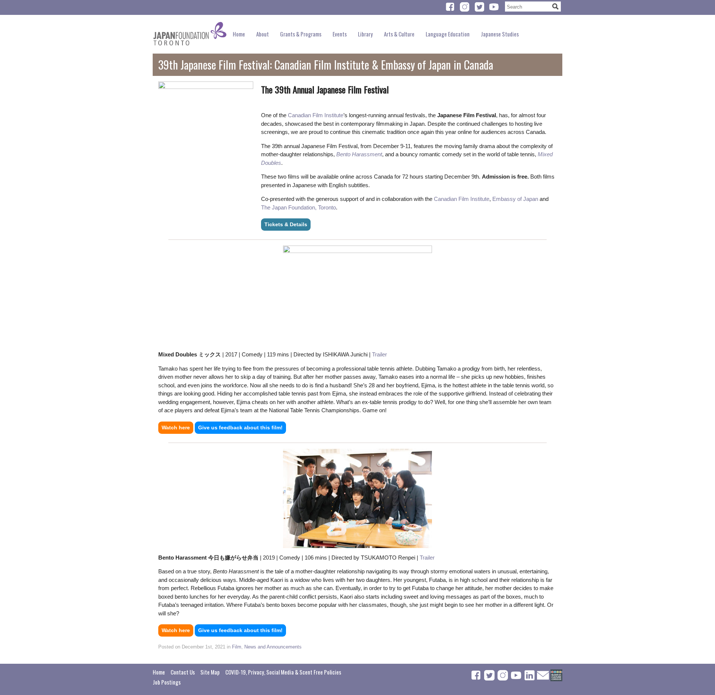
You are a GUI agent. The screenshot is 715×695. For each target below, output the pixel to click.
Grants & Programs (300, 34)
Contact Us (183, 672)
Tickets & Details (285, 224)
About (262, 34)
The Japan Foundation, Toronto (298, 207)
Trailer (379, 354)
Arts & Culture (399, 34)
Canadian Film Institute (315, 115)
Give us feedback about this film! (240, 427)
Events (340, 34)
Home (239, 34)
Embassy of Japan (515, 199)
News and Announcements (273, 647)
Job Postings (167, 682)
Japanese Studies (500, 34)
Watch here (176, 427)
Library (365, 34)
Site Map (210, 672)
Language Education (448, 34)
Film (236, 647)
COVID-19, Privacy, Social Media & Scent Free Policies (283, 672)
